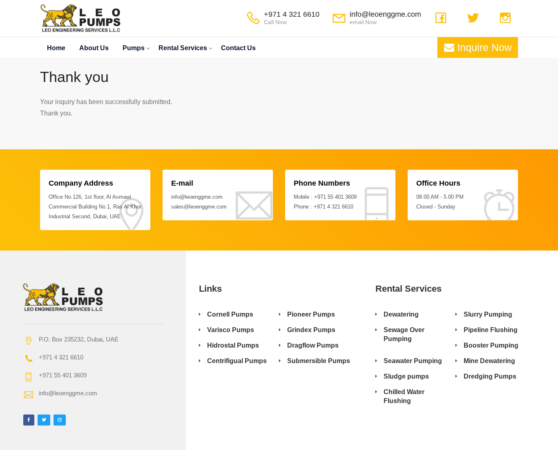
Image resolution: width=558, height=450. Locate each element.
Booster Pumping (491, 345)
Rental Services (182, 47)
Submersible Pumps (318, 360)
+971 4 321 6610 (291, 14)
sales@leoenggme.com (199, 207)
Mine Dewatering (489, 360)
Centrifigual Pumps (237, 360)
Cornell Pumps (230, 314)
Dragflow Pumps (313, 345)
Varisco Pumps (230, 329)
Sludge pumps (406, 376)
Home (56, 47)
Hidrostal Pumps (233, 345)
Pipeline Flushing (491, 329)
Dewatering (401, 314)
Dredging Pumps (490, 376)
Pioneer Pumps (311, 314)
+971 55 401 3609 (335, 197)
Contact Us (238, 47)
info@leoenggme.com (385, 14)
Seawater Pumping (413, 360)
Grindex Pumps (311, 329)
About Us (94, 47)
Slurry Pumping (488, 314)
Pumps (134, 47)
